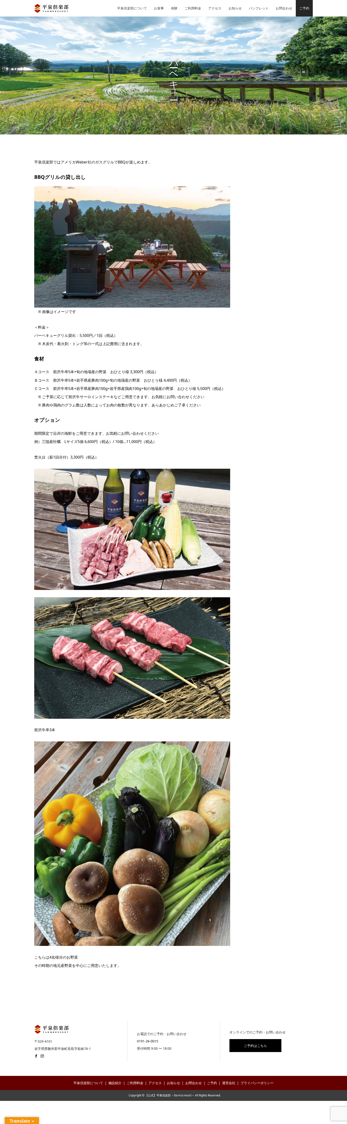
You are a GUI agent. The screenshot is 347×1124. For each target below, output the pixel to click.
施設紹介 (115, 1083)
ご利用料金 (193, 8)
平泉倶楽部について (132, 8)
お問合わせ (284, 8)
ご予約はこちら (255, 1045)
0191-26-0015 (147, 1041)
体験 (174, 8)
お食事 (159, 8)
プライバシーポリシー (257, 1083)
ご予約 (304, 8)
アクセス (214, 8)
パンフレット (259, 8)
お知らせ (235, 8)
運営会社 (228, 1083)
